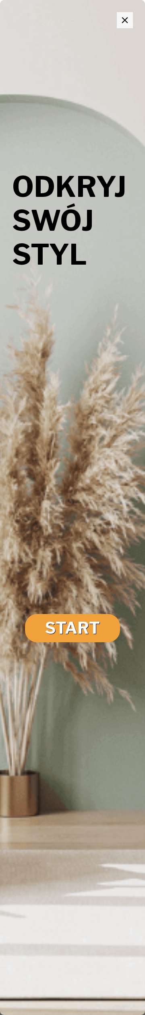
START (72, 628)
